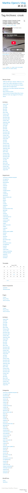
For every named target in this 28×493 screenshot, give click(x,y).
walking (15, 68)
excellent (5, 203)
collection (5, 187)
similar (4, 229)
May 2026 (5, 109)
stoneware (5, 236)
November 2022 (6, 156)
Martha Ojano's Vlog (14, 2)
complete (5, 188)
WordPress (5, 482)
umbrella (7, 67)
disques (4, 200)
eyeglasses (5, 205)
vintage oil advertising (7, 251)
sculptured (5, 228)
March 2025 (5, 130)
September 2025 (6, 122)
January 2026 (6, 115)
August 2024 (5, 138)
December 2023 (6, 145)
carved (16, 67)
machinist (5, 213)
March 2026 (5, 112)
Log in (4, 480)
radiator (4, 226)
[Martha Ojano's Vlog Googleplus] (25, 6)
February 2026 (6, 114)
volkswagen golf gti (7, 252)
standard (5, 233)
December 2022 (6, 154)
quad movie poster (7, 224)
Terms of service (6, 300)
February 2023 (6, 153)
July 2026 (5, 105)
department (5, 195)
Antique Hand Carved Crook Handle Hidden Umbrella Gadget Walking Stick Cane (11, 22)
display (4, 198)
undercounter (5, 249)
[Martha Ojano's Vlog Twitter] (19, 6)
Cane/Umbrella (6, 54)
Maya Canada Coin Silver (8, 91)
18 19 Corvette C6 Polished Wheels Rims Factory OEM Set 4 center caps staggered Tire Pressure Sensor (13, 95)
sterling (4, 234)
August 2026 (5, 104)
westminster (5, 255)
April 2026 (5, 110)
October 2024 (6, 135)
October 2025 (6, 120)
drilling (4, 201)
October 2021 (6, 166)
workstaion (5, 257)
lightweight (5, 210)
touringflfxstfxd (6, 244)
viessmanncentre (6, 289)
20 (14, 274)
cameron (5, 184)
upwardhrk (5, 287)
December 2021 (6, 164)
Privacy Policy (6, 298)
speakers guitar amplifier (8, 231)
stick (9, 68)
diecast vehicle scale (7, 197)
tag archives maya (6, 239)
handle (4, 68)
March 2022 (5, 163)
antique (13, 67)
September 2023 (6, 148)
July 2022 (5, 159)
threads (4, 241)
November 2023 (6, 146)
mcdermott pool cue (7, 216)
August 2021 (5, 169)
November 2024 (6, 133)
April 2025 (5, 128)
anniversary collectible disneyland (10, 177)
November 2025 (6, 118)
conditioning (5, 193)
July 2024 (5, 140)
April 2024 (5, 141)
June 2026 (5, 107)
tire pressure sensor (7, 242)
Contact (4, 297)
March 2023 (5, 151)
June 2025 (5, 125)
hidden (6, 68)
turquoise (5, 246)
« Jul (7, 280)
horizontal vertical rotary (8, 208)
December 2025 (6, 117)
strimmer (5, 238)
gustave (4, 206)
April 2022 (5, 161)
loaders (4, 211)
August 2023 (5, 150)
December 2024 (6, 132)
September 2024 (6, 136)
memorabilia (5, 218)
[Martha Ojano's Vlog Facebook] (22, 6)
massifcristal (5, 215)
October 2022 (6, 158)
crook (19, 67)
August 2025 (5, 123)
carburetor (5, 185)
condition (5, 192)
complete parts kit (6, 190)
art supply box (6, 179)
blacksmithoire (6, 182)
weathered (5, 254)
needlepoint (5, 221)
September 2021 (6, 168)
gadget (21, 67)
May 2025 (5, 127)
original (4, 223)
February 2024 (6, 143)
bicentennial (5, 180)
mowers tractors (6, 220)
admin (15, 25)
